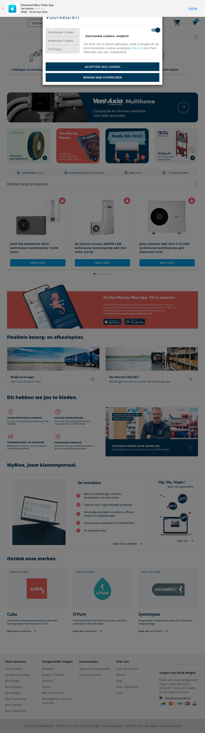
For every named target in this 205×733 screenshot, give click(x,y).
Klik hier (137, 48)
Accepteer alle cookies (102, 67)
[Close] (3, 8)
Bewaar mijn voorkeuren (102, 77)
